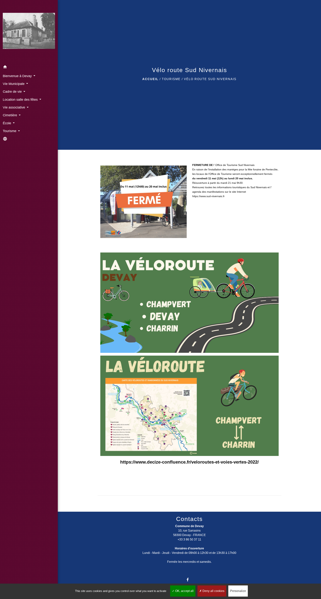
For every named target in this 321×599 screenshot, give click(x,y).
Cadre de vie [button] (13, 91)
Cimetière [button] (10, 115)
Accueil (150, 79)
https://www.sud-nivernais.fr (208, 196)
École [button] (7, 123)
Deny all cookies (213, 590)
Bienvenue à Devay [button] (18, 76)
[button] (29, 67)
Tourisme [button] (10, 131)
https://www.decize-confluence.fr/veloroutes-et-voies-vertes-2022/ (189, 461)
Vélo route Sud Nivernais (210, 79)
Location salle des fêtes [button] (21, 99)
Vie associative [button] (14, 107)
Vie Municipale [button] (14, 84)
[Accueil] (29, 31)
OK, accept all (184, 590)
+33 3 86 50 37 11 (189, 539)
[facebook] (189, 579)
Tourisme (171, 79)
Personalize (238, 590)
